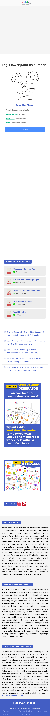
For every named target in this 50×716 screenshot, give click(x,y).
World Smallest (20, 312)
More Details (25, 129)
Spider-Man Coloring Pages (26, 280)
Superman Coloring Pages (25, 269)
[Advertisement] (25, 27)
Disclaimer (42, 711)
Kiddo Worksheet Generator (13, 695)
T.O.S (5, 714)
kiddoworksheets (12, 114)
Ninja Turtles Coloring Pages (26, 290)
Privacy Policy (25, 711)
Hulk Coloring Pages (22, 301)
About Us (25, 714)
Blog (46, 714)
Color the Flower (25, 105)
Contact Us (8, 711)
